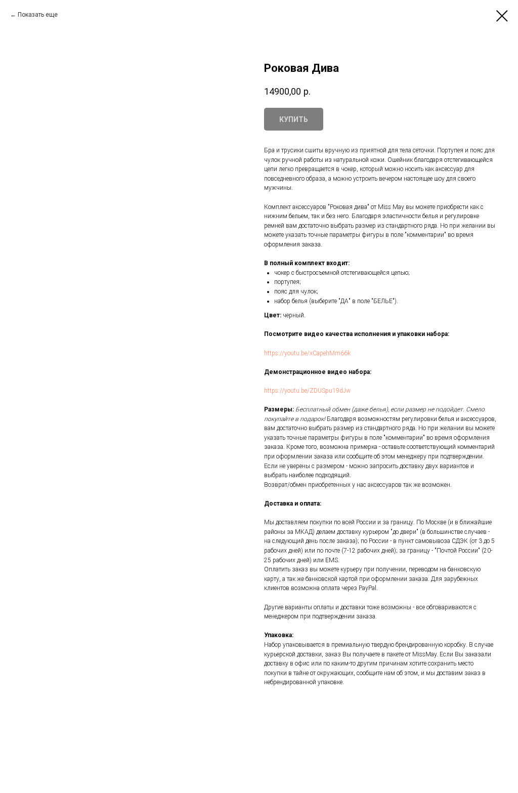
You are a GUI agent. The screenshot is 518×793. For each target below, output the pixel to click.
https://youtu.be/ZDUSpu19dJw (307, 390)
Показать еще (38, 14)
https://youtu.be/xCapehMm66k (307, 353)
